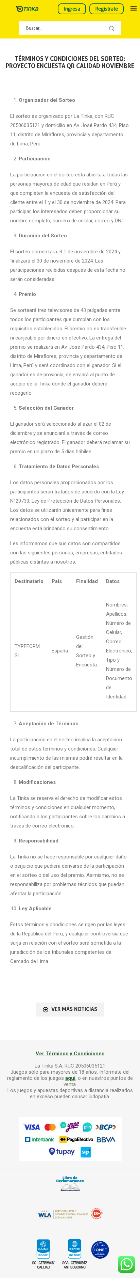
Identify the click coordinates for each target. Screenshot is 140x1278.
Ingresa (72, 9)
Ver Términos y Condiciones (70, 1054)
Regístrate (106, 9)
